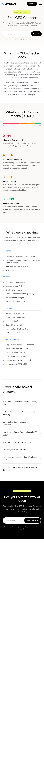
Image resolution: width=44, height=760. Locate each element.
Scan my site (31, 520)
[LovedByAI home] (7, 3)
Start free (32, 4)
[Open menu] (40, 3)
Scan (35, 34)
